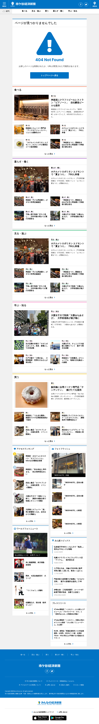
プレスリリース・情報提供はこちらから (61, 681)
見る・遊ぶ (36, 11)
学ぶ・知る (72, 11)
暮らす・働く (58, 11)
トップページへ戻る (49, 75)
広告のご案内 (65, 685)
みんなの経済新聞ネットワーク (49, 703)
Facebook (81, 4)
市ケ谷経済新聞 (23, 4)
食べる (24, 11)
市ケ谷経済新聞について (34, 681)
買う (47, 11)
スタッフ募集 (79, 685)
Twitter (86, 4)
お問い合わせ (51, 685)
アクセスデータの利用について (31, 685)
